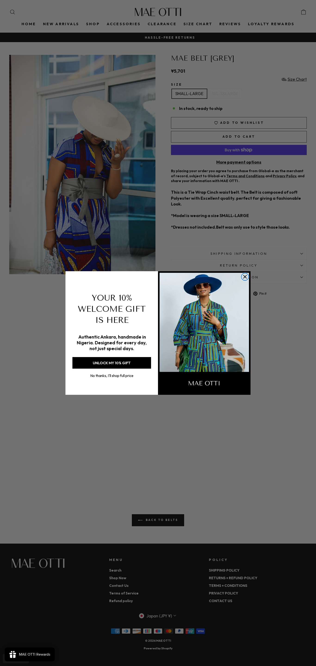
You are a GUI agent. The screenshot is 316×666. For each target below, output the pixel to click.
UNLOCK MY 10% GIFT (112, 363)
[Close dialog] (245, 276)
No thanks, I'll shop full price (111, 375)
